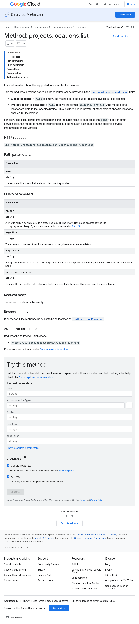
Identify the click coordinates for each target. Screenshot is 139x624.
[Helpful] (127, 27)
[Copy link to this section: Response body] (31, 312)
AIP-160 (76, 226)
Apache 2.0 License (44, 538)
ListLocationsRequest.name (109, 92)
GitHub (75, 564)
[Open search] (91, 4)
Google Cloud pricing (15, 569)
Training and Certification (85, 588)
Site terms (38, 601)
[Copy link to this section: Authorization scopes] (40, 329)
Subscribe (59, 608)
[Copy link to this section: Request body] (29, 295)
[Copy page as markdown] (19, 43)
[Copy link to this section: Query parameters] (36, 194)
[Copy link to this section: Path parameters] (34, 155)
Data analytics (41, 27)
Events (109, 569)
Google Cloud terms (57, 601)
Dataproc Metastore (27, 14)
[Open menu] (5, 4)
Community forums (48, 564)
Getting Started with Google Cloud (86, 571)
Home (7, 27)
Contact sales (11, 580)
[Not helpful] (132, 27)
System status (45, 580)
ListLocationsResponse (88, 319)
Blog (107, 564)
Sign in (131, 4)
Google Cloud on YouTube (119, 580)
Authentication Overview (54, 349)
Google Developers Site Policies (90, 538)
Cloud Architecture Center (85, 583)
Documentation (21, 27)
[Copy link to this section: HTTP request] (29, 138)
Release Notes (45, 575)
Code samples (79, 577)
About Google (11, 601)
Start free (125, 14)
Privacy (26, 601)
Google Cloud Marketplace (18, 575)
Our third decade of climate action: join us (94, 601)
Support (42, 569)
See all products (12, 564)
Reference (81, 27)
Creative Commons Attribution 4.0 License (96, 534)
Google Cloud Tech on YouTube (116, 587)
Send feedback (122, 36)
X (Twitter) (111, 575)
